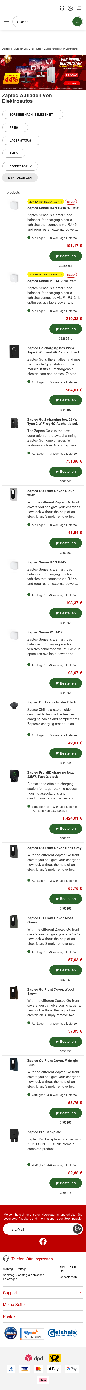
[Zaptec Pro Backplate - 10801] (14, 1135)
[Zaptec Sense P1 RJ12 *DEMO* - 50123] (14, 278)
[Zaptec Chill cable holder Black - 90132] (14, 706)
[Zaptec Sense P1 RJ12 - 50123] (14, 635)
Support (10, 1292)
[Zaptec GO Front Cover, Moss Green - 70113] (14, 921)
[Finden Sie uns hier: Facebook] (43, 1241)
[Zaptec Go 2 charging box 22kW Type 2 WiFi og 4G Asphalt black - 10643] (14, 423)
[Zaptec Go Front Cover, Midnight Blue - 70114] (14, 1064)
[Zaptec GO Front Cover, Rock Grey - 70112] (14, 851)
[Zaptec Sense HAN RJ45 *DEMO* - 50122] (14, 205)
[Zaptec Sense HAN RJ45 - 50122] (14, 566)
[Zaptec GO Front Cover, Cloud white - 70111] (14, 494)
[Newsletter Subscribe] (77, 1229)
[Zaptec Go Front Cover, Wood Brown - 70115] (14, 993)
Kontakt (10, 1316)
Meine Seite (14, 1304)
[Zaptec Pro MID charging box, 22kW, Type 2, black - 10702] (14, 776)
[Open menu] (6, 21)
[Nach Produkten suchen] (77, 21)
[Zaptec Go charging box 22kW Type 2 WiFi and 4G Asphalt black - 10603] (14, 351)
